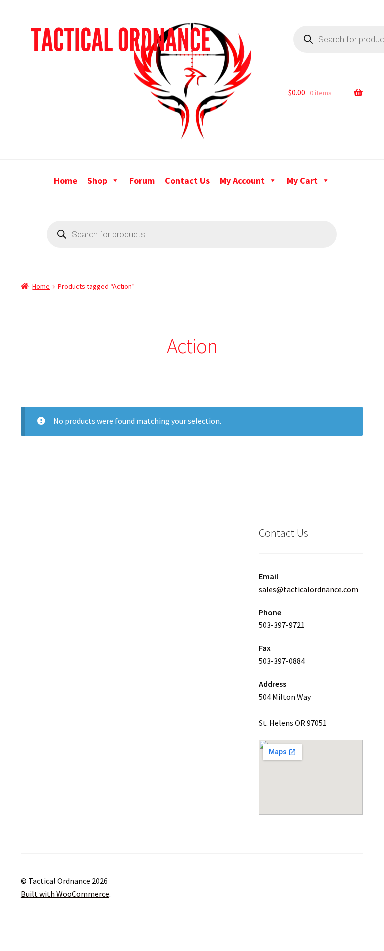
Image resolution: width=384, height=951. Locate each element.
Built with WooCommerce (65, 894)
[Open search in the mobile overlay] (192, 234)
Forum (142, 180)
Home (66, 180)
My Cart (302, 180)
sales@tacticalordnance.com (308, 589)
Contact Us (187, 180)
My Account (242, 180)
